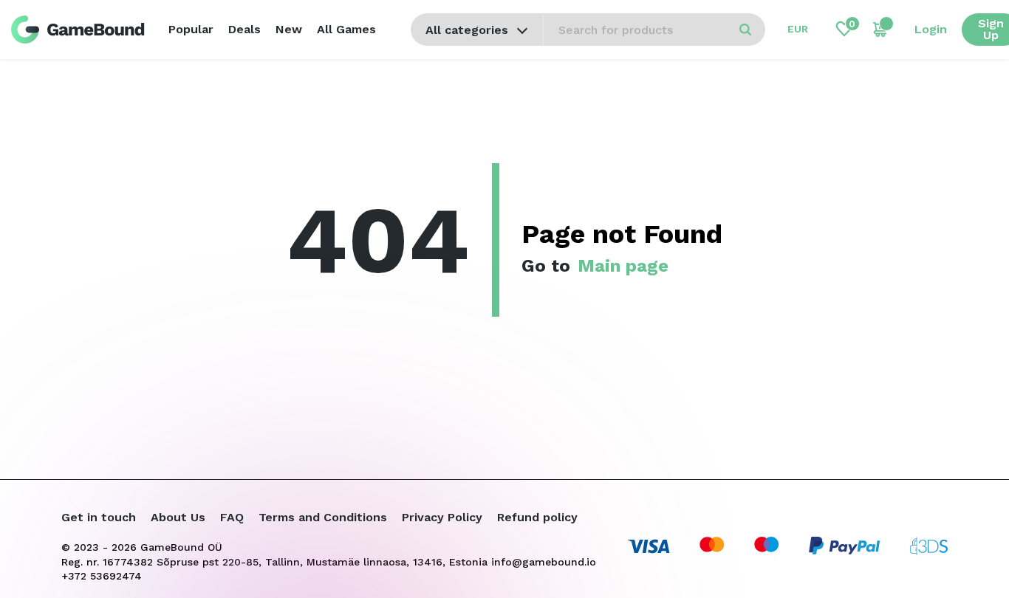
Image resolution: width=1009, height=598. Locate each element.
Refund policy (537, 517)
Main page (623, 265)
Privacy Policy (442, 517)
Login (930, 29)
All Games (346, 29)
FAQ (232, 517)
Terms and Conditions (323, 517)
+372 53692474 (101, 576)
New (289, 29)
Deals (244, 29)
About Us (178, 517)
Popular (190, 29)
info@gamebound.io (543, 562)
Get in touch (98, 517)
